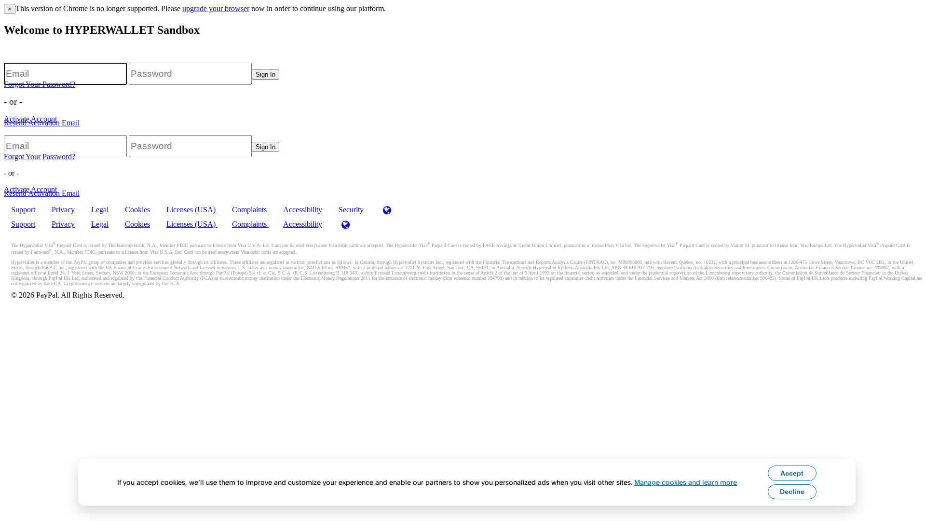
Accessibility (302, 210)
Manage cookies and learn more (685, 482)
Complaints (250, 210)
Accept (791, 473)
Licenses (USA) (192, 210)
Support (23, 210)
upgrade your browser (215, 8)
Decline (792, 491)
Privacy (63, 210)
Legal (100, 210)
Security (351, 210)
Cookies (137, 210)
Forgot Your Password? (39, 84)
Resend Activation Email (42, 123)
